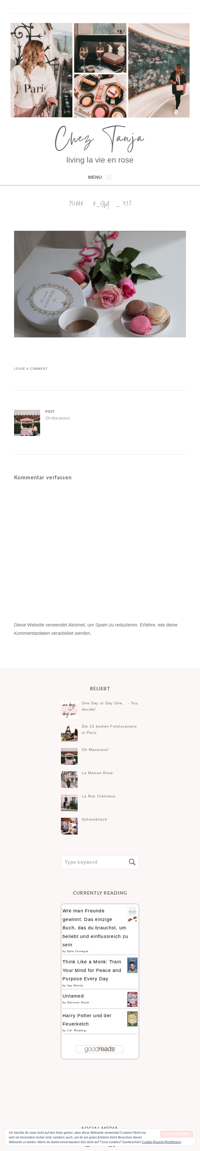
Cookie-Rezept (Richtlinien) (161, 1142)
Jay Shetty (75, 985)
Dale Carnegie (78, 951)
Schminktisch (94, 819)
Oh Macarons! (95, 749)
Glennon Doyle (78, 1002)
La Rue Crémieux (99, 796)
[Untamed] (132, 1005)
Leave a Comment (31, 369)
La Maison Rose (97, 773)
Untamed (73, 996)
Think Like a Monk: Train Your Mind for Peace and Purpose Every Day (92, 970)
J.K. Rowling (76, 1030)
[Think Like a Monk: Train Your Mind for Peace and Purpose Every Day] (132, 971)
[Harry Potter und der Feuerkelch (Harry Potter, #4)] (132, 1024)
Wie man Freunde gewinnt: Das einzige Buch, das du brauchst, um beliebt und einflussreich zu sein (95, 927)
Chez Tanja (100, 140)
